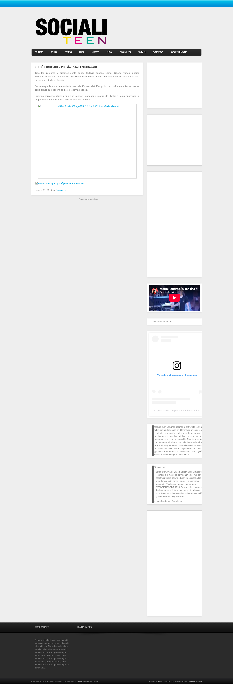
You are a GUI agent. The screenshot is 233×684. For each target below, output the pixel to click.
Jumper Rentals (195, 681)
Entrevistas (158, 52)
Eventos (68, 52)
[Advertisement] (170, 85)
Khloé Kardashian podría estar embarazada (66, 67)
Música (109, 52)
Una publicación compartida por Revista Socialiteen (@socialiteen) (187, 410)
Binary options (164, 681)
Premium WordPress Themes (87, 681)
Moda (81, 52)
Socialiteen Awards (179, 52)
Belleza (54, 52)
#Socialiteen (185, 451)
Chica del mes (125, 52)
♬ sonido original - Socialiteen (175, 454)
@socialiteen (160, 427)
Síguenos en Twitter (72, 183)
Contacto (39, 52)
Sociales (141, 52)
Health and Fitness (179, 681)
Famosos (95, 52)
